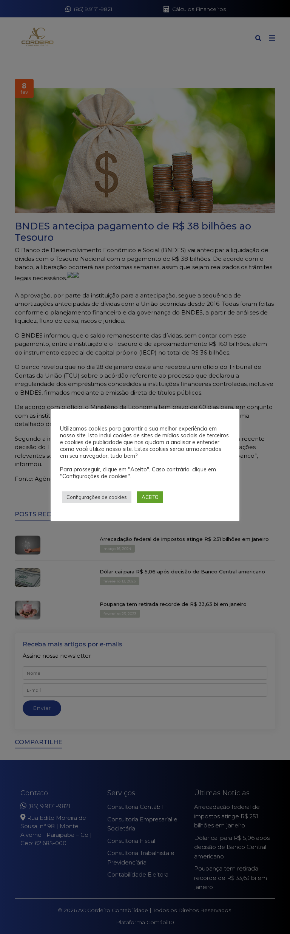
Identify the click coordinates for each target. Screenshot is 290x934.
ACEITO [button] (150, 497)
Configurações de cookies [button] (96, 497)
